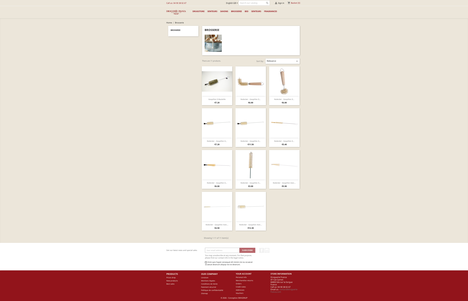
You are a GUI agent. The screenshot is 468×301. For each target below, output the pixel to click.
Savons (224, 11)
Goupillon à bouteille (217, 99)
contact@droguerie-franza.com (284, 290)
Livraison (204, 277)
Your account (243, 273)
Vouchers (239, 293)
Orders (239, 283)
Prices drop (171, 277)
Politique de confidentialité (212, 290)
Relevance (282, 61)
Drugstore (199, 11)
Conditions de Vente (209, 284)
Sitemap (204, 293)
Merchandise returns (244, 280)
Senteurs (212, 11)
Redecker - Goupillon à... (251, 99)
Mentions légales (208, 281)
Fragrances (270, 11)
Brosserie (236, 11)
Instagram (267, 250)
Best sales (170, 284)
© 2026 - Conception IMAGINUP (234, 298)
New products (172, 281)
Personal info (241, 277)
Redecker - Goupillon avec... (284, 183)
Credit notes (241, 287)
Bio (246, 11)
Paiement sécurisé (208, 287)
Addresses (240, 290)
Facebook (261, 250)
